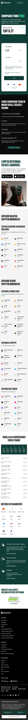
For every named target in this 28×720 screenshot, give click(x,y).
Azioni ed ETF (4, 624)
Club (2, 669)
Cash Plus (3, 660)
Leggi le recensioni (10, 578)
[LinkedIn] (13, 695)
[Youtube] (16, 695)
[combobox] (20, 50)
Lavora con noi (5, 689)
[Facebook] (2, 695)
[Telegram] (8, 695)
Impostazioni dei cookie (14, 716)
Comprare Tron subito (14, 147)
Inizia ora (20, 2)
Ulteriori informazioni (11, 553)
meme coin (6, 294)
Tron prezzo (14, 87)
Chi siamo (15, 687)
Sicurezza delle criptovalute (7, 653)
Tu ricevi (8, 57)
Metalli (2, 626)
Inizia (14, 78)
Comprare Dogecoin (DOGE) (7, 635)
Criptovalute (4, 620)
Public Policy (22, 689)
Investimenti (3, 647)
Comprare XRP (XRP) (6, 633)
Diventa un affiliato (5, 667)
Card (2, 673)
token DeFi (12, 391)
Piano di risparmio (5, 671)
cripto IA (13, 345)
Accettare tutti (7, 712)
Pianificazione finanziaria (6, 649)
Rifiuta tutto (20, 712)
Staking (2, 662)
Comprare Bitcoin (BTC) (6, 629)
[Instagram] (18, 695)
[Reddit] (10, 695)
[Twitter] (5, 695)
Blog (2, 691)
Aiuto (7, 691)
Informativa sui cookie (14, 708)
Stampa (14, 689)
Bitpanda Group (6, 687)
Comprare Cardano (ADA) (7, 637)
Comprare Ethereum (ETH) (7, 631)
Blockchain (3, 651)
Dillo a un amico (4, 664)
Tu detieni (8, 46)
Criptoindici (3, 622)
